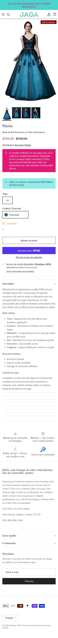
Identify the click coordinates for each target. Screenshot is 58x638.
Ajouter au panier (29, 240)
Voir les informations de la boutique (20, 271)
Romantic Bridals (23, 145)
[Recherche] (10, 14)
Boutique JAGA (15, 625)
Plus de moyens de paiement (29, 257)
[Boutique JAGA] (29, 14)
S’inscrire (29, 581)
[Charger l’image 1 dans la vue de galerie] (29, 62)
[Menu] (3, 14)
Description (8, 283)
